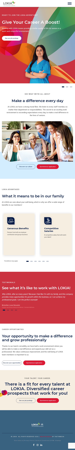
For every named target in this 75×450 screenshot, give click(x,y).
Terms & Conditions (43, 440)
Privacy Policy (29, 440)
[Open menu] (70, 3)
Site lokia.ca (18, 440)
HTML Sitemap (56, 440)
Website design (46, 436)
